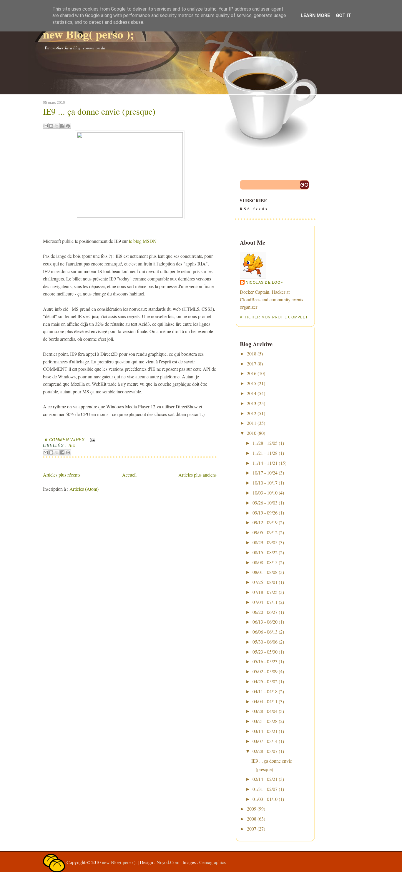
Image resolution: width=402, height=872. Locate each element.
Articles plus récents (61, 475)
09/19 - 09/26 (265, 512)
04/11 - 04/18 (265, 691)
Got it (343, 15)
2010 (251, 433)
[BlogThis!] (51, 126)
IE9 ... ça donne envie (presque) (99, 111)
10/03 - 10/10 (265, 493)
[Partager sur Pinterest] (68, 126)
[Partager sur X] (57, 126)
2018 (251, 353)
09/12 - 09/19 (265, 522)
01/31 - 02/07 (265, 789)
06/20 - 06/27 (265, 612)
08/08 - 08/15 (265, 562)
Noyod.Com (168, 862)
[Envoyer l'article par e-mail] (92, 439)
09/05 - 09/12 (265, 532)
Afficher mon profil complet (274, 317)
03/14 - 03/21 (265, 731)
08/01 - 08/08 (265, 572)
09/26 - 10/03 (265, 503)
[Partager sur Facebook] (62, 126)
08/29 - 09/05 (265, 542)
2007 (251, 829)
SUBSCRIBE (254, 204)
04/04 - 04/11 (265, 701)
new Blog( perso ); (88, 34)
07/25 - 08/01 (265, 582)
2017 (251, 363)
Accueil (129, 475)
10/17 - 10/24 (265, 473)
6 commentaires (65, 439)
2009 (251, 809)
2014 (251, 393)
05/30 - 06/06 (265, 642)
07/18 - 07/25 (265, 592)
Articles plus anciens (197, 475)
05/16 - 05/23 (265, 661)
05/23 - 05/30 (265, 652)
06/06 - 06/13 (265, 632)
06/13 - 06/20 (265, 622)
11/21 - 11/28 (265, 453)
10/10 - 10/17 (265, 483)
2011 (251, 423)
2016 (251, 373)
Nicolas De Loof (264, 282)
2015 (251, 383)
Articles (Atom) (84, 489)
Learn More (315, 15)
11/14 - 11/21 (265, 463)
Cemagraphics (212, 862)
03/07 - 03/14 (265, 741)
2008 (251, 819)
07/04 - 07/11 (265, 602)
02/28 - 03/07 (265, 751)
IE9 (72, 445)
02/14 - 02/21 (265, 779)
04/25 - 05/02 (265, 681)
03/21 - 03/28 (265, 721)
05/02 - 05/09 (265, 671)
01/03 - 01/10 (265, 799)
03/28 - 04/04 (265, 711)
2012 (251, 413)
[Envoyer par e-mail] (46, 126)
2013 (251, 403)
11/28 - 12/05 (265, 443)
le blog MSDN (143, 241)
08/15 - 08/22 (265, 552)
